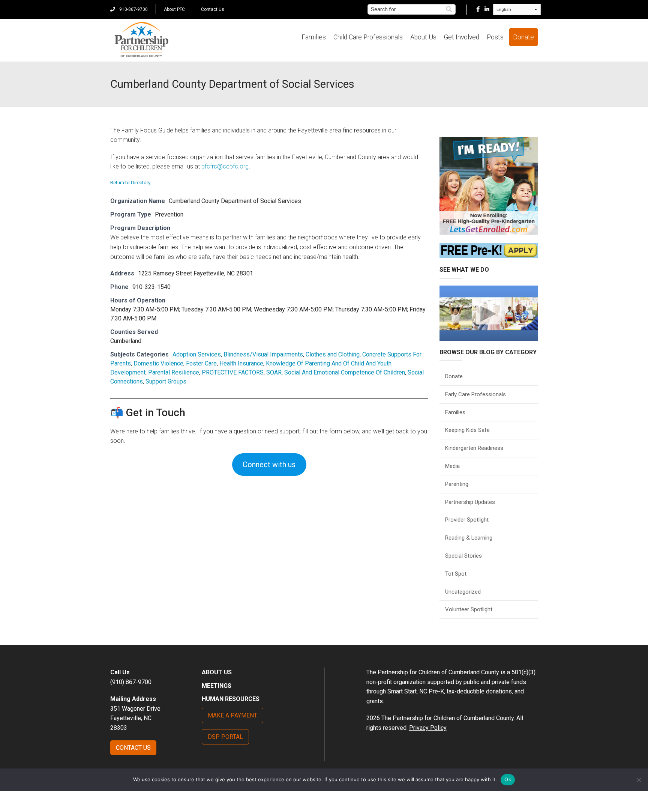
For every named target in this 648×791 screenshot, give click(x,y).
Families (314, 37)
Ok (507, 779)
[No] (638, 779)
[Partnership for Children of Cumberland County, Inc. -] (141, 40)
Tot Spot (455, 573)
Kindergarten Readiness (474, 448)
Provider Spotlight (467, 519)
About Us (423, 37)
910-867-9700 (133, 9)
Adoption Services (196, 354)
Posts (495, 37)
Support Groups (166, 381)
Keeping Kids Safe (467, 430)
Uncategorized (463, 591)
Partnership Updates (470, 502)
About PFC (174, 9)
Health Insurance (241, 363)
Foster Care (201, 363)
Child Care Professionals (368, 37)
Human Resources (231, 698)
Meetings (216, 685)
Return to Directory (130, 182)
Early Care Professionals (475, 394)
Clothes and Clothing (333, 354)
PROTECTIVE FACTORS (233, 372)
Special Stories (463, 555)
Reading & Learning (468, 537)
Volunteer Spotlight (468, 609)
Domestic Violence (158, 363)
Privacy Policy (428, 727)
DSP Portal (225, 736)
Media (452, 466)
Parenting (456, 484)
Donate (523, 37)
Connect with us (269, 464)
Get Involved (461, 37)
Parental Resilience (173, 372)
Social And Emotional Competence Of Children (344, 372)
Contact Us (212, 9)
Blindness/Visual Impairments (263, 354)
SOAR (274, 372)
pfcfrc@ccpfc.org (225, 166)
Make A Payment (232, 715)
